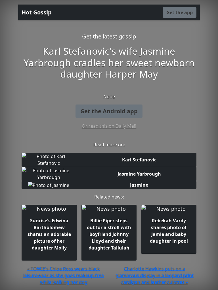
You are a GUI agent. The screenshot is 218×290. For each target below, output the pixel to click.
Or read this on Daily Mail (109, 126)
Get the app (179, 12)
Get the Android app (109, 111)
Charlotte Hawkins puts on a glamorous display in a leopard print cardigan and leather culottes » (155, 275)
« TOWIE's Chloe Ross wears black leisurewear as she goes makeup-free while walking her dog (63, 275)
